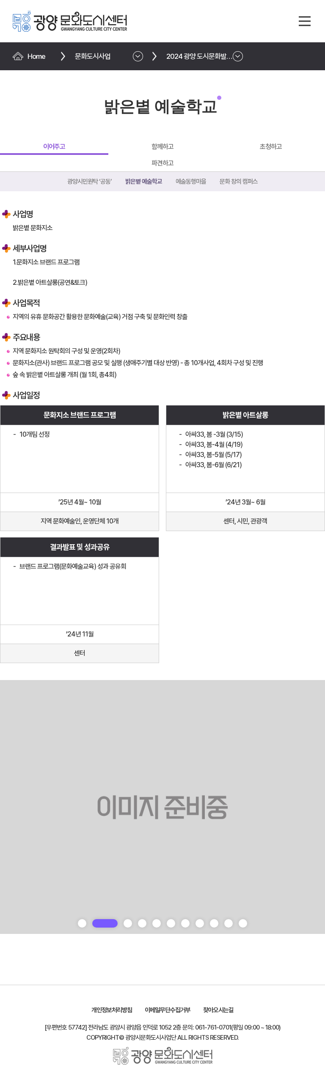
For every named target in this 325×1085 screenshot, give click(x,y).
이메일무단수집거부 (167, 1010)
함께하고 (162, 147)
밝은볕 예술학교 (143, 181)
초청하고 (271, 147)
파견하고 (162, 163)
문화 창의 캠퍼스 (239, 181)
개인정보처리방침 (111, 1010)
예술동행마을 (191, 181)
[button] (82, 923)
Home (36, 56)
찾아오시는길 (218, 1010)
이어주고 (54, 147)
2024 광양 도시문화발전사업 (205, 56)
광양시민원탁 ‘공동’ (89, 181)
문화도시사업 (92, 56)
